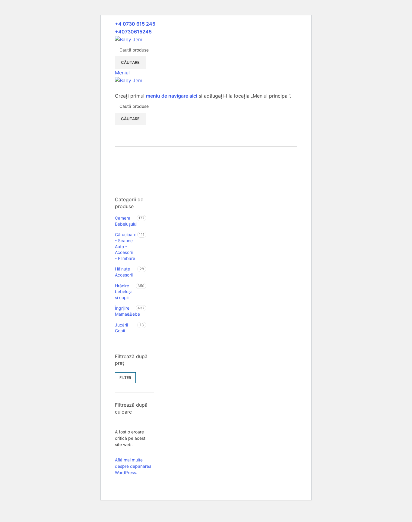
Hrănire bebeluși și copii (123, 291)
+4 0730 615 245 (135, 24)
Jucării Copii (121, 327)
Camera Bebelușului (126, 221)
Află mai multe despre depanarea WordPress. (133, 466)
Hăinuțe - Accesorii (124, 271)
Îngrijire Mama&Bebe (125, 311)
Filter (125, 377)
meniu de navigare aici (171, 96)
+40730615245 (133, 32)
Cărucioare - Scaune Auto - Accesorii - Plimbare (125, 246)
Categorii (125, 157)
